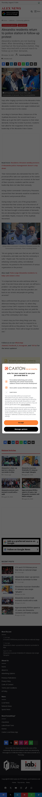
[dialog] (21, 398)
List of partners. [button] (25, 404)
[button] (21, 392)
